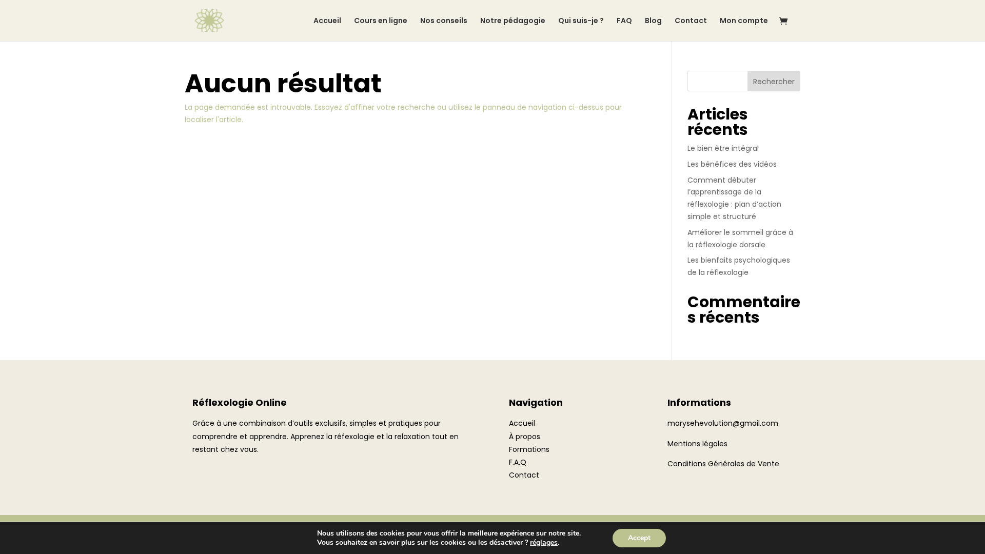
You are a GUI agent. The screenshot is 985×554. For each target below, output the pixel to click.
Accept (639, 538)
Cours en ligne (380, 21)
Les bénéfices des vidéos (732, 164)
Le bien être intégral (723, 148)
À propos (524, 436)
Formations (529, 449)
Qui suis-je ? (581, 21)
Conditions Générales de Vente (723, 464)
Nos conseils (443, 21)
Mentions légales (697, 444)
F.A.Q (517, 462)
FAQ (624, 21)
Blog (653, 21)
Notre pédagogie (512, 21)
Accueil (327, 21)
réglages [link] (544, 542)
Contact (691, 21)
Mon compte (744, 21)
